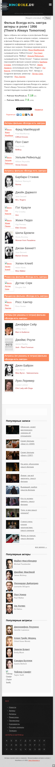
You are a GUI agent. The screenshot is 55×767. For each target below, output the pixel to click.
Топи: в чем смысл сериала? (29, 511)
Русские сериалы (16, 727)
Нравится (39, 109)
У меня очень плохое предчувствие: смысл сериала (27, 525)
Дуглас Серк (37, 74)
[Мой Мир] (26, 114)
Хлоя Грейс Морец (25, 638)
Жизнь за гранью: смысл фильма (28, 537)
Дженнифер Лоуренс (26, 627)
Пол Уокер (20, 594)
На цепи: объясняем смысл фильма (30, 465)
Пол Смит (38, 53)
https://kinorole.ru (34, 760)
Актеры (12, 711)
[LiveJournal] (29, 114)
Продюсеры (14, 720)
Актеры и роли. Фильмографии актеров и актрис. (29, 13)
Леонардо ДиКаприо (26, 583)
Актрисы (12, 714)
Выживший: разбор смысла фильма (29, 488)
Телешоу (13, 731)
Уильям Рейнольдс (35, 56)
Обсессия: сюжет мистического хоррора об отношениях (28, 431)
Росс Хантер (20, 77)
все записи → (41, 547)
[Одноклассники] (23, 114)
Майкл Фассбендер (25, 561)
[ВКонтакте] (17, 114)
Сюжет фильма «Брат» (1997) (27, 453)
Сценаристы (14, 724)
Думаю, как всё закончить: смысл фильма (28, 478)
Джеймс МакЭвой (24, 572)
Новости (12, 707)
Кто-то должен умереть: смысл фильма (27, 501)
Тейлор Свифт (22, 672)
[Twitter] (20, 114)
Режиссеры (14, 717)
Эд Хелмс (19, 606)
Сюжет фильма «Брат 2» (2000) (28, 442)
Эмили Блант (22, 649)
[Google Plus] (31, 114)
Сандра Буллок (23, 660)
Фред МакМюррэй (36, 50)
